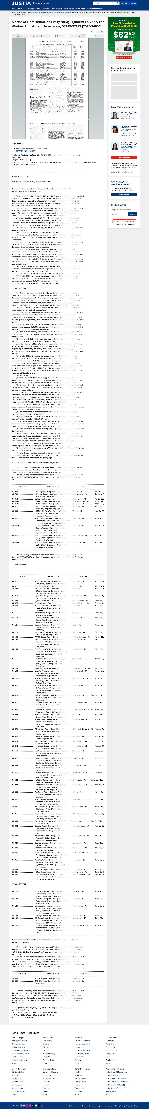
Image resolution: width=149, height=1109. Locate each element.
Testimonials (111, 1091)
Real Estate (78, 1057)
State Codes (47, 1075)
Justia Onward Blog (113, 1088)
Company (92, 1106)
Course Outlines (112, 1050)
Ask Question (124, 194)
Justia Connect (72, 1106)
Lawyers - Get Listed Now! (124, 221)
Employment (79, 1047)
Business (78, 1037)
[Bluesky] (36, 1105)
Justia (13, 12)
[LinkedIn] (21, 1105)
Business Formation (82, 1041)
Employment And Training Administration (58, 12)
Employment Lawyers (20, 1050)
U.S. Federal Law (19, 1069)
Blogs (108, 1057)
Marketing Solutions (95, 8)
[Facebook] (27, 1105)
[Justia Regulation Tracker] (21, 3)
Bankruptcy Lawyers (19, 1041)
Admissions (110, 1044)
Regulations (16, 1078)
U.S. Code (15, 1075)
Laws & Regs (69, 8)
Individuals (48, 1037)
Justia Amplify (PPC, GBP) (115, 1085)
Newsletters (80, 8)
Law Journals (111, 1053)
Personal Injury (49, 1060)
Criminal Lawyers (18, 1047)
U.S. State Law (49, 1069)
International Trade (82, 1053)
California (46, 1082)
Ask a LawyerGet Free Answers (120, 183)
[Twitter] (39, 1105)
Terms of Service (107, 1106)
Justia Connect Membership (116, 1072)
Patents (77, 1085)
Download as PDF (97, 32)
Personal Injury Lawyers (21, 1060)
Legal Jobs (78, 1072)
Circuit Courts (17, 1085)
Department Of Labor (37, 12)
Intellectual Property (82, 1050)
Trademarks (79, 1088)
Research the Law (43, 8)
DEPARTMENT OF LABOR (25, 151)
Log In (124, 3)
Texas (45, 1091)
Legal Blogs (78, 1075)
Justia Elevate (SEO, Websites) (117, 1082)
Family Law (47, 1057)
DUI (44, 1050)
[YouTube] (24, 1105)
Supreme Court (17, 1082)
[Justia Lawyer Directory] (42, 1105)
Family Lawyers (17, 1057)
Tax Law (77, 1060)
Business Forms (80, 1078)
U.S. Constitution (18, 1072)
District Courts (17, 1088)
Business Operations (82, 1044)
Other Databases (82, 1069)
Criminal (46, 1044)
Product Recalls (80, 1082)
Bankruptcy (47, 1041)
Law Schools (57, 8)
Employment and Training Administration (31, 148)
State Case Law (49, 1078)
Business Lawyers (18, 1044)
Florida (45, 1085)
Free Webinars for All (122, 107)
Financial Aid (110, 1047)
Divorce (46, 1047)
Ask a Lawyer (29, 8)
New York (46, 1088)
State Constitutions (50, 1072)
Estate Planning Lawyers (21, 1053)
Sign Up (133, 3)
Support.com (40, 603)
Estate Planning (49, 1053)
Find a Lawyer (17, 8)
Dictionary (110, 1041)
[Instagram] (30, 1105)
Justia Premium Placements (116, 1078)
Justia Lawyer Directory (115, 1075)
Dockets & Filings (18, 1091)
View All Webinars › (124, 158)
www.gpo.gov (89, 162)
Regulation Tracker (23, 12)
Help (98, 1106)
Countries (78, 1091)
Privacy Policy (120, 1106)
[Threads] (33, 1105)
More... (14, 1063)
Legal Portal (83, 1106)
